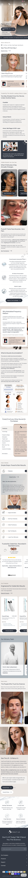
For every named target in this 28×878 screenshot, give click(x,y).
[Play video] (12, 708)
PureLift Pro (23, 616)
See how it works (13, 507)
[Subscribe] (24, 849)
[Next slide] (27, 65)
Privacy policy (15, 876)
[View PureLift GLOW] (23, 84)
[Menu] (2, 4)
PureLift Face (5, 616)
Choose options (9, 630)
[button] (24, 1)
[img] (12, 62)
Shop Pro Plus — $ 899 (6, 29)
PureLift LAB (8, 876)
